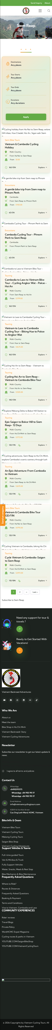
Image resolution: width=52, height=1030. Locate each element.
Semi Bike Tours (12, 140)
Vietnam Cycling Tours (12, 832)
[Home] (26, 11)
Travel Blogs (7, 922)
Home (26, 30)
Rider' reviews (8, 917)
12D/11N (12, 445)
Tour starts (15, 74)
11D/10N (12, 580)
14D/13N (12, 400)
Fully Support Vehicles (12, 864)
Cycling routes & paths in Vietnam (18, 936)
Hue (16, 343)
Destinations (16, 62)
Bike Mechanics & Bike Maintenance (19, 874)
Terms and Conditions (12, 903)
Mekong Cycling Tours (12, 837)
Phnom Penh (31, 201)
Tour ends (15, 87)
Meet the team (9, 722)
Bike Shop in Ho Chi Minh (14, 727)
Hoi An (29, 295)
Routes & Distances (11, 888)
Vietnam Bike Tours (11, 827)
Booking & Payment (11, 898)
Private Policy (8, 927)
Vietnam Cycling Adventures (15, 736)
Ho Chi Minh (19, 433)
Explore (41, 167)
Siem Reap (27, 156)
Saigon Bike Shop (10, 841)
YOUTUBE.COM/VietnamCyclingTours (20, 946)
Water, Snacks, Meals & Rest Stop (17, 869)
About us (6, 717)
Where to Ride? (9, 884)
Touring (8, 275)
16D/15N (12, 167)
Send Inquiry (36, 3)
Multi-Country (15, 152)
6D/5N (12, 212)
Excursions (10, 185)
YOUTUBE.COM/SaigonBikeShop (17, 941)
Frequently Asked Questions (15, 893)
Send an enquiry (2, 515)
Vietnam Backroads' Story (14, 732)
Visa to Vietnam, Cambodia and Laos (19, 907)
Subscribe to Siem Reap (13, 600)
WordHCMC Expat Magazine (15, 932)
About (47, 3)
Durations (15, 100)
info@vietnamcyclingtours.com (25, 804)
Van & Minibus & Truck (12, 860)
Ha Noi (17, 156)
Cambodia (14, 197)
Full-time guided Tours (12, 855)
